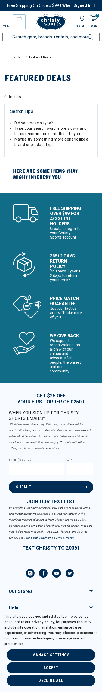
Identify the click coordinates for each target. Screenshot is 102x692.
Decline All (51, 680)
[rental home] (19, 19)
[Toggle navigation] (6, 19)
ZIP (69, 460)
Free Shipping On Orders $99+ (49, 5)
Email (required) (21, 460)
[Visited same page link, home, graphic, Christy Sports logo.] (51, 22)
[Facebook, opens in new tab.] (43, 574)
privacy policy (42, 622)
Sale (20, 57)
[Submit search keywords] (84, 34)
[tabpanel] (51, 141)
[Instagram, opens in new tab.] (30, 574)
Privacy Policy (64, 537)
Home (8, 57)
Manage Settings (51, 655)
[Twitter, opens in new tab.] (69, 574)
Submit (23, 487)
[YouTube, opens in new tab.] (56, 574)
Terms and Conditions (38, 537)
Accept (51, 668)
